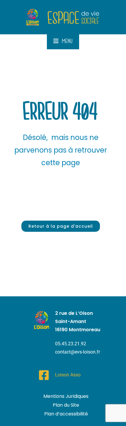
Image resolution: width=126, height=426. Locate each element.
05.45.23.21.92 (70, 343)
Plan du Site (66, 405)
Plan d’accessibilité (66, 413)
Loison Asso (68, 375)
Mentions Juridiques (65, 396)
